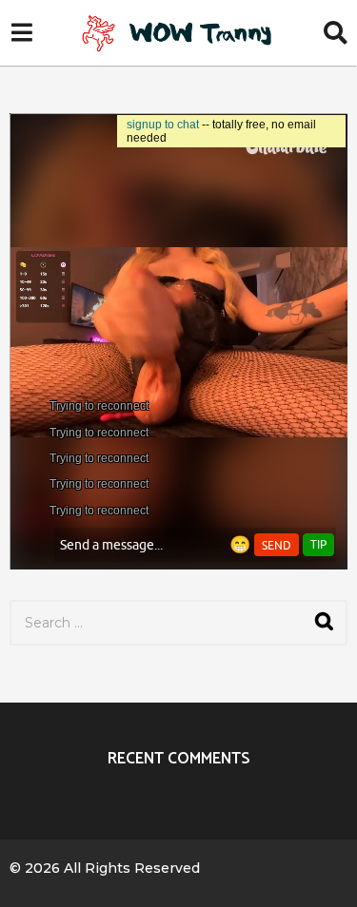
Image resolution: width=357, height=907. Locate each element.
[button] (21, 33)
